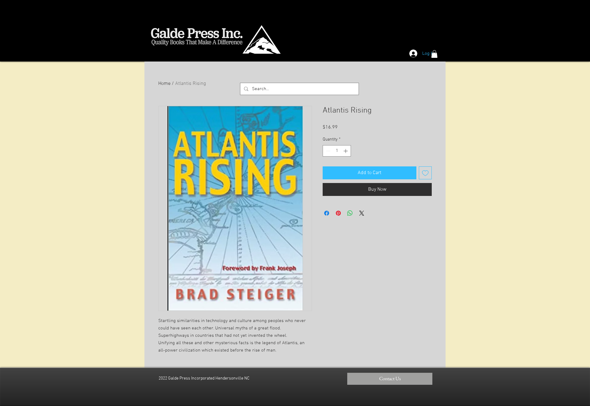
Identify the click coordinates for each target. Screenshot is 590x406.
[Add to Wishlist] (425, 172)
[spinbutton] (336, 150)
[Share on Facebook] (326, 213)
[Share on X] (361, 213)
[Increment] (346, 150)
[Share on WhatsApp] (350, 213)
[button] (434, 54)
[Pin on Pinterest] (338, 213)
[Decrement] (327, 150)
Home (164, 84)
